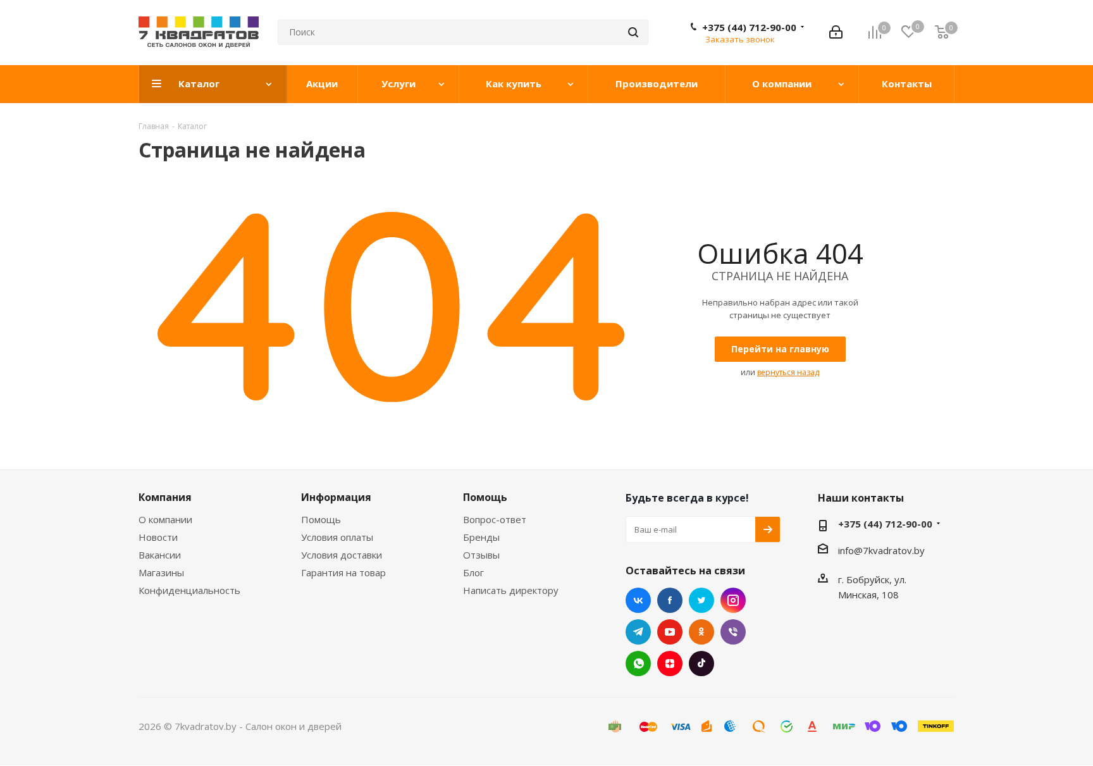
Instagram (733, 600)
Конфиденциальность (189, 590)
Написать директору (511, 590)
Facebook (669, 600)
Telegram (638, 632)
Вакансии (160, 554)
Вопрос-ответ (494, 519)
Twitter (701, 600)
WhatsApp (638, 663)
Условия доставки (341, 554)
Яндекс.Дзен (669, 663)
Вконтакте (638, 600)
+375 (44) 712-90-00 (749, 27)
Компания (165, 497)
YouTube (669, 632)
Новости (158, 537)
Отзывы (481, 554)
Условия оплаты (337, 537)
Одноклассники (701, 632)
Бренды (481, 537)
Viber (733, 632)
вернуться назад (788, 372)
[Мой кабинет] (836, 32)
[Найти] (633, 32)
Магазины (161, 572)
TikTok (701, 663)
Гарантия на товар (343, 572)
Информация (336, 497)
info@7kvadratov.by (881, 550)
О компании (165, 519)
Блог (473, 572)
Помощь (321, 519)
